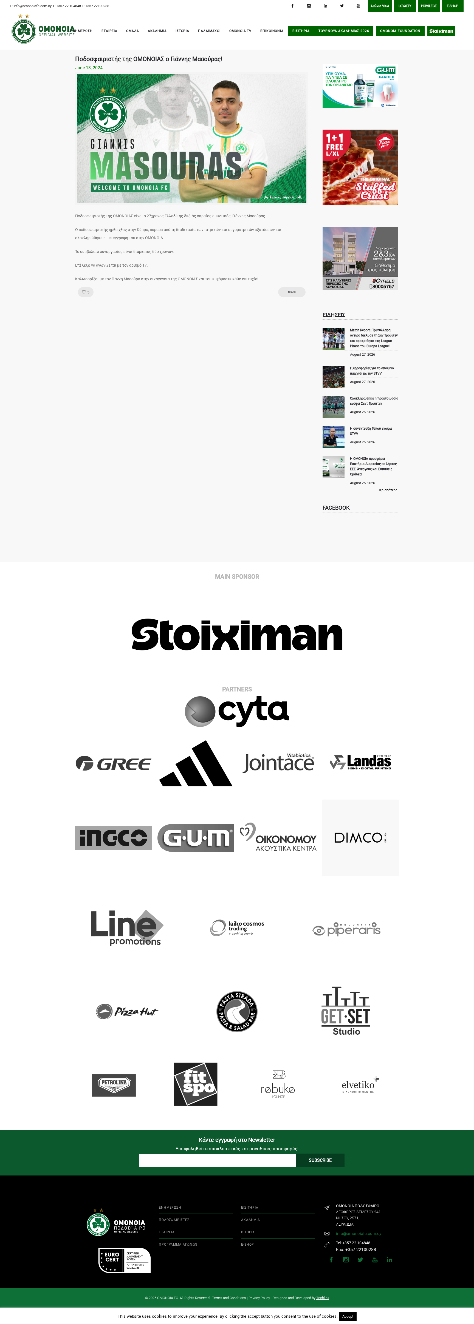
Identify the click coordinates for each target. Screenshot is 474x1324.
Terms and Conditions (229, 1298)
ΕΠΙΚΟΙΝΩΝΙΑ (272, 31)
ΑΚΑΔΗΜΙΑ (157, 31)
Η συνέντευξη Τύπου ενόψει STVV (371, 431)
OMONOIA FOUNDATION (400, 31)
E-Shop (452, 6)
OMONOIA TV (240, 31)
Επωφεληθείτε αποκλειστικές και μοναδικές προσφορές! (237, 1148)
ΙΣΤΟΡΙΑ (182, 31)
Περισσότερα (387, 490)
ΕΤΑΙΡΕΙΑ (109, 31)
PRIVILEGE (429, 6)
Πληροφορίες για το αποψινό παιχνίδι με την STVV (372, 370)
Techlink (322, 1298)
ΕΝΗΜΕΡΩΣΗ (81, 31)
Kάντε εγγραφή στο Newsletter (237, 1140)
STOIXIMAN (441, 31)
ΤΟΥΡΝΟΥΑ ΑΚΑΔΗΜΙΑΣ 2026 (343, 31)
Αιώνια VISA (380, 6)
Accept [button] (347, 1316)
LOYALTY (405, 6)
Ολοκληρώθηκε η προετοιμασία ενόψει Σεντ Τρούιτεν (374, 401)
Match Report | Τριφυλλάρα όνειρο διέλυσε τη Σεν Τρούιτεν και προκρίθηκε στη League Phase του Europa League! (374, 338)
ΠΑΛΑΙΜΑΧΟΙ (209, 31)
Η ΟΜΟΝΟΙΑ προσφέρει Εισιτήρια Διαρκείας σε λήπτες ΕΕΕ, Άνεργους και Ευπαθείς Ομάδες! (373, 466)
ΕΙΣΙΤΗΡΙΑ (301, 31)
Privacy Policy (259, 1298)
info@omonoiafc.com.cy (358, 1233)
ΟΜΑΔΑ (132, 31)
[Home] (19, 31)
